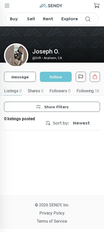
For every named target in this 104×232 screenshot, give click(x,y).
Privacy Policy (52, 213)
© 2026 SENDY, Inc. (52, 205)
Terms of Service (52, 221)
